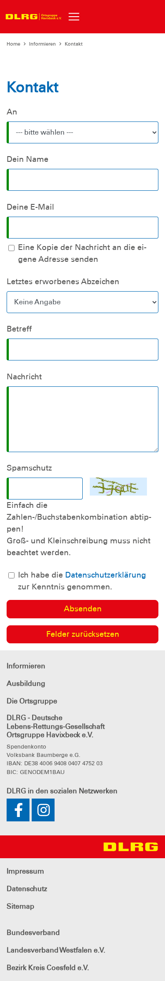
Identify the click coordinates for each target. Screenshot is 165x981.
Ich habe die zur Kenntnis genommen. (82, 581)
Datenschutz (27, 889)
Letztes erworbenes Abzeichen (63, 281)
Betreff (19, 329)
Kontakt (74, 44)
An (12, 112)
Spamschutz (29, 468)
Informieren (42, 44)
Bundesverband (33, 932)
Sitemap (20, 906)
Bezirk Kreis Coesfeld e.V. (48, 967)
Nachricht (24, 377)
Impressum (25, 871)
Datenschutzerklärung (105, 575)
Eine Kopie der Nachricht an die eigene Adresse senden (82, 253)
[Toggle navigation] (74, 16)
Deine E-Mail (30, 207)
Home (13, 44)
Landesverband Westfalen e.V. (56, 950)
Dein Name (27, 159)
